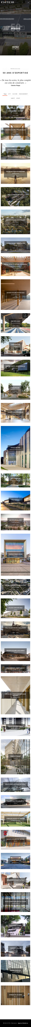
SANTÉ (13, 98)
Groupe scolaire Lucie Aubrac (15, 651)
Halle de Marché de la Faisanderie (15, 630)
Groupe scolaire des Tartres (15, 840)
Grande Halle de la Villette (15, 802)
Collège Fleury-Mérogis (15, 113)
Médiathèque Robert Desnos (15, 881)
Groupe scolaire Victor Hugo (15, 295)
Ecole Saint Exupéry (15, 926)
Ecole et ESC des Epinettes (16, 152)
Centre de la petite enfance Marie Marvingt (15, 695)
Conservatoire (15, 347)
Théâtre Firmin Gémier (15, 555)
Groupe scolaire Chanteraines (15, 222)
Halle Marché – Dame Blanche (15, 669)
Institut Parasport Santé (15, 197)
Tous (5, 94)
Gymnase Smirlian (15, 861)
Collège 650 (15, 390)
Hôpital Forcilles (15, 971)
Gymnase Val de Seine (15, 995)
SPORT (18, 98)
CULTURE (14, 94)
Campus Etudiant (15, 757)
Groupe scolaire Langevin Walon (15, 132)
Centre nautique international (15, 174)
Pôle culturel (15, 501)
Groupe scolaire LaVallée (15, 413)
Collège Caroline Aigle (15, 608)
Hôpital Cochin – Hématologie (15, 246)
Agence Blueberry (23, 1023)
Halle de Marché (15, 481)
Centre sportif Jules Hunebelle (15, 368)
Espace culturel (15, 448)
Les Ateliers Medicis (16, 522)
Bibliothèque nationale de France (15, 785)
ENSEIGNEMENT (23, 94)
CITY (9, 94)
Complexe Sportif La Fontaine (15, 819)
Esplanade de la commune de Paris (15, 588)
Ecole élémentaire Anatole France (15, 902)
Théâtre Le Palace (15, 949)
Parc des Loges (15, 323)
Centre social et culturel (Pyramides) (15, 267)
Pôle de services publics (15, 727)
